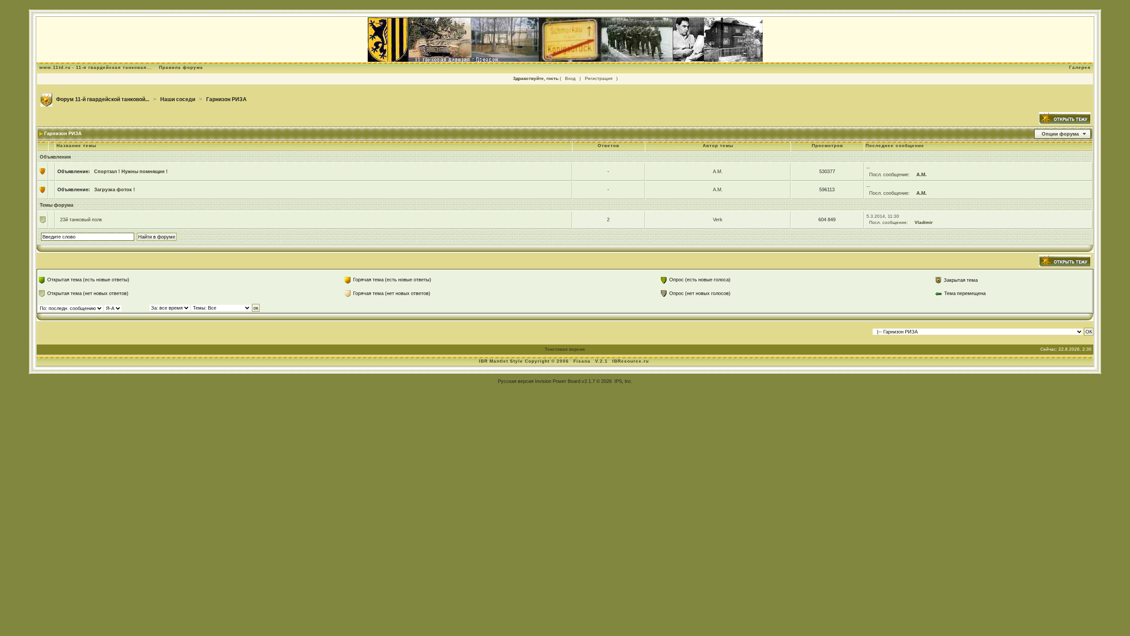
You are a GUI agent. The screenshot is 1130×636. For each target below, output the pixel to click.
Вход (570, 78)
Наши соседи (177, 99)
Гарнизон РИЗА (226, 99)
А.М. (718, 171)
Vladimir (924, 222)
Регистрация (598, 78)
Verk (718, 219)
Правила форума (181, 67)
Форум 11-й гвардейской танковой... (102, 99)
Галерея (1080, 67)
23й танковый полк (81, 219)
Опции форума (1060, 133)
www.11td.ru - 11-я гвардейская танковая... (95, 67)
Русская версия (516, 381)
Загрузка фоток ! (114, 189)
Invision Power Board (557, 381)
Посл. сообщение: (889, 174)
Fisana (582, 361)
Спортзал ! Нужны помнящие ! (131, 171)
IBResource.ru (630, 361)
